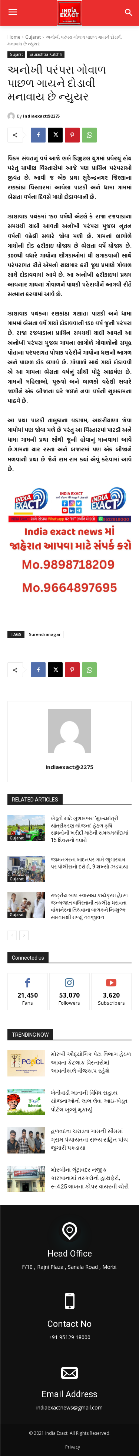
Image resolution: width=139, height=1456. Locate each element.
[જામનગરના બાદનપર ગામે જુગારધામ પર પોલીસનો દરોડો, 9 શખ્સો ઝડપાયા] (26, 869)
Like (27, 979)
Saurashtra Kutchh (45, 54)
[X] (55, 135)
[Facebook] (38, 135)
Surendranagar (45, 634)
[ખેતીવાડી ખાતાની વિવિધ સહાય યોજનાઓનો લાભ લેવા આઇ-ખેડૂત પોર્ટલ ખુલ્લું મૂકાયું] (26, 1102)
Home (13, 37)
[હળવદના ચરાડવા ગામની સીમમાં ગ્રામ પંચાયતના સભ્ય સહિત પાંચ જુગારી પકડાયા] (26, 1140)
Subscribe (111, 979)
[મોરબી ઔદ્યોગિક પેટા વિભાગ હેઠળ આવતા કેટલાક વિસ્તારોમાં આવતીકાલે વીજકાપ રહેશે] (26, 1063)
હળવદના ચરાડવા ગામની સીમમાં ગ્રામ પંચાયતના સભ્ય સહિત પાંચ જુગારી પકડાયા (89, 1139)
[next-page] (24, 935)
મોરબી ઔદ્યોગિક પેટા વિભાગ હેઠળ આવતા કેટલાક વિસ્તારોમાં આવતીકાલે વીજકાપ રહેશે (91, 1062)
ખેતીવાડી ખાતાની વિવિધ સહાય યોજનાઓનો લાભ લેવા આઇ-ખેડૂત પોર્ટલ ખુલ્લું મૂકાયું (89, 1101)
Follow (69, 979)
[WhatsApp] (89, 135)
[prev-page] (12, 935)
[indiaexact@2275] (12, 116)
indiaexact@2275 (41, 116)
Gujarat (33, 37)
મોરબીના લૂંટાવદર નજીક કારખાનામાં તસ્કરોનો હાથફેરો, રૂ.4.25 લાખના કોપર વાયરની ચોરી (90, 1178)
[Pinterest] (72, 135)
